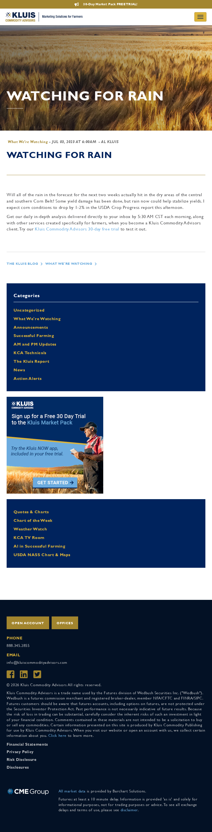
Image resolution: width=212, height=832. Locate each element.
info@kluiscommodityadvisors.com (37, 662)
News (19, 369)
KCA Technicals (30, 352)
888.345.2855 (18, 645)
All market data (72, 791)
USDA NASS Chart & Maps (42, 554)
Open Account (28, 623)
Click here (57, 735)
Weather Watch (30, 529)
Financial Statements (27, 744)
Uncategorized (29, 310)
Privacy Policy (20, 752)
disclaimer (129, 810)
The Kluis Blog (22, 264)
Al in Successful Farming (39, 546)
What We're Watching (28, 141)
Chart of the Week (33, 520)
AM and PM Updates (35, 344)
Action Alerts (27, 378)
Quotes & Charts (31, 511)
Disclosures (18, 767)
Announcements (31, 327)
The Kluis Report (31, 361)
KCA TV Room (29, 537)
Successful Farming (34, 335)
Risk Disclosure (22, 759)
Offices (65, 623)
